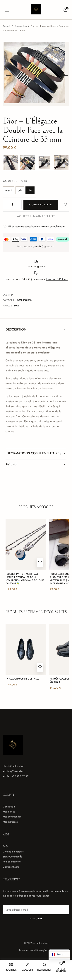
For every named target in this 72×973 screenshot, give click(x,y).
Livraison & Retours (57, 279)
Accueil (6, 26)
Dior (16, 305)
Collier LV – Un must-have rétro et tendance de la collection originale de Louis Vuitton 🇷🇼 (25, 579)
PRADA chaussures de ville (22, 678)
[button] (65, 10)
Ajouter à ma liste (64, 204)
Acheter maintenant (36, 216)
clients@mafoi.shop (13, 766)
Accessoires (21, 26)
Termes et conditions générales (36, 950)
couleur (15, 181)
